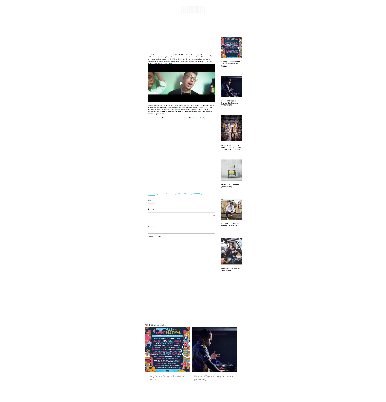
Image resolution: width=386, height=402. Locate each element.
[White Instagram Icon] (207, 398)
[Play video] (181, 83)
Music (149, 200)
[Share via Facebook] (148, 209)
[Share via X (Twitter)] (153, 209)
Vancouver (151, 203)
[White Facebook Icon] (170, 398)
